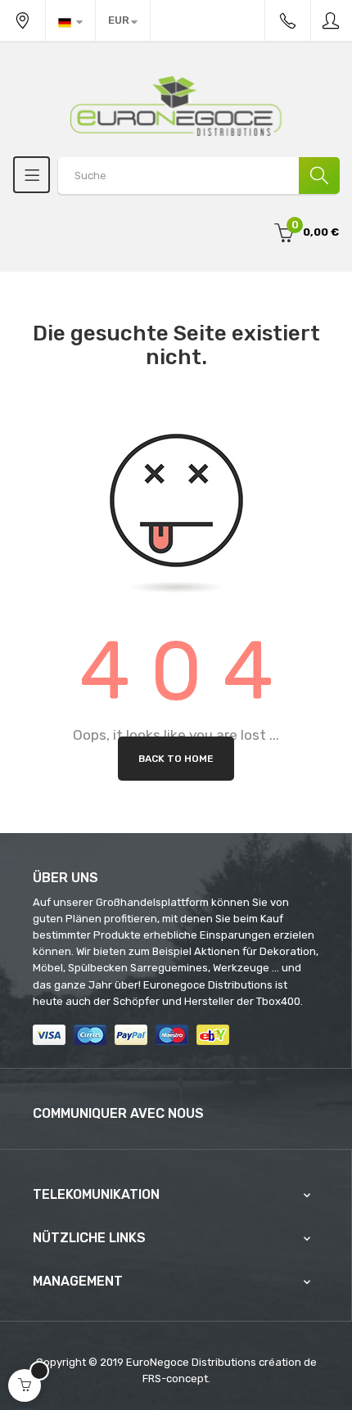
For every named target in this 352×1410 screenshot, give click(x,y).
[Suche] (319, 175)
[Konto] (331, 20)
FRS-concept (175, 1378)
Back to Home (176, 758)
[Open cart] (24, 1385)
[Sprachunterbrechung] (70, 20)
